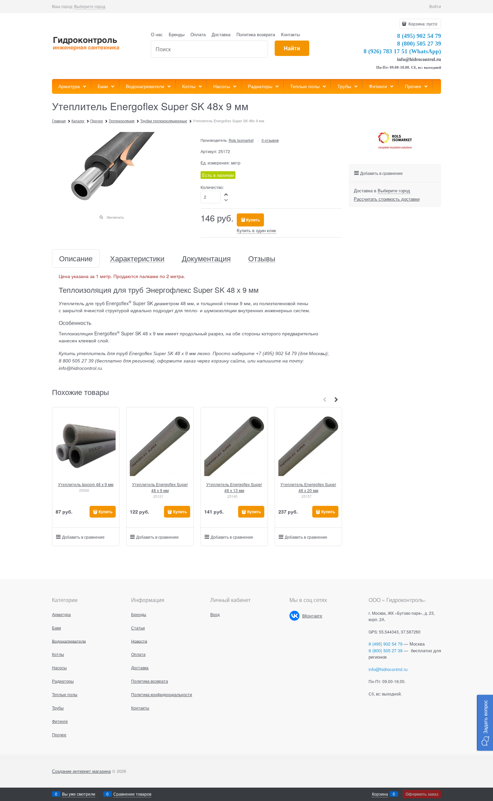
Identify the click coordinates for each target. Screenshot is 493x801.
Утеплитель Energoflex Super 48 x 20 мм (308, 487)
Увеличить (115, 217)
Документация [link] (206, 258)
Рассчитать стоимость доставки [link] (387, 199)
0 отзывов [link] (270, 140)
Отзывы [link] (261, 258)
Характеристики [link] (137, 258)
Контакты (290, 34)
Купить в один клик (256, 230)
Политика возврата (255, 34)
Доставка (221, 34)
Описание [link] (76, 258)
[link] (89, 6)
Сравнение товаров (132, 794)
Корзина (380, 794)
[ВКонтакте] (294, 616)
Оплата (198, 34)
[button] (226, 194)
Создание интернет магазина (81, 771)
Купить (253, 220)
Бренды (176, 34)
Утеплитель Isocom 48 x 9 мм (85, 484)
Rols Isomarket (241, 140)
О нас (157, 34)
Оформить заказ (421, 794)
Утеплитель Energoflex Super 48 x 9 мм (160, 487)
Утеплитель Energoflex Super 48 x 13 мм (234, 487)
